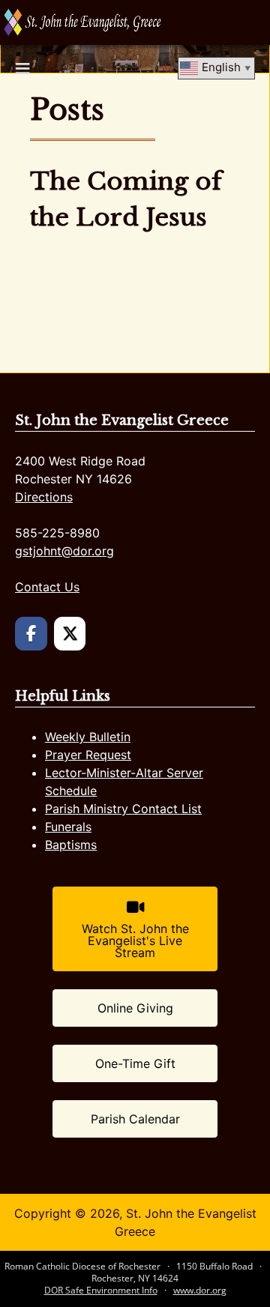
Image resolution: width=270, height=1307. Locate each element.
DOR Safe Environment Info (101, 1290)
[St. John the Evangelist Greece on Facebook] (31, 634)
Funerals (68, 826)
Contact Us (47, 586)
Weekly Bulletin (87, 736)
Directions (44, 496)
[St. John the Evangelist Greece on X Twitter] (70, 634)
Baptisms (71, 844)
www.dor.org (199, 1290)
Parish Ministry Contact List (123, 808)
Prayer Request (88, 754)
